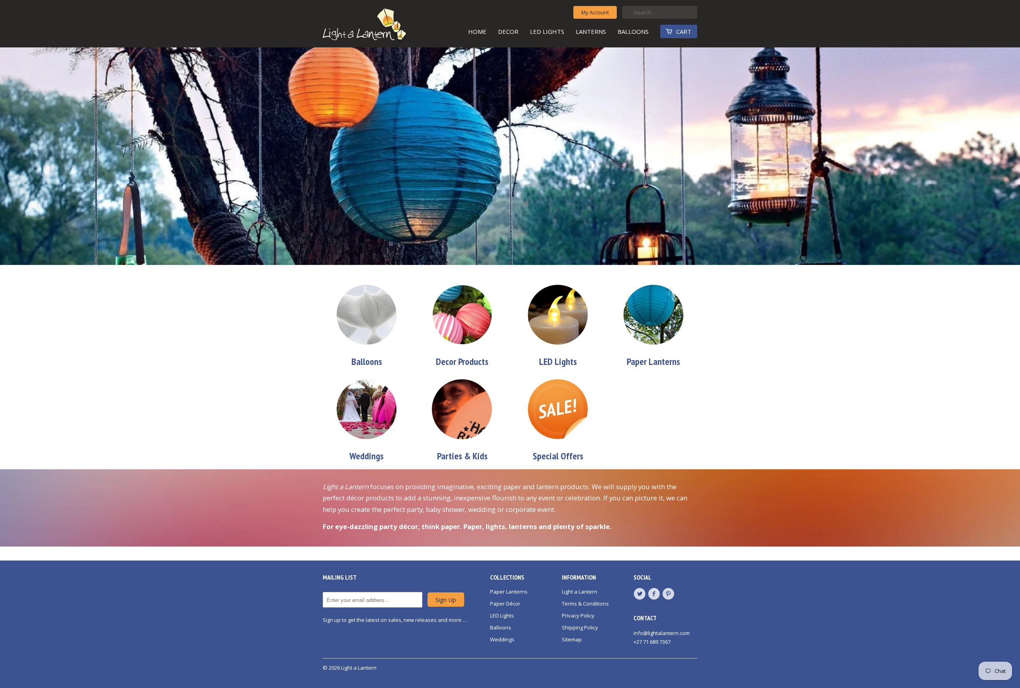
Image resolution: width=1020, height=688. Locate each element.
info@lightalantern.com (662, 633)
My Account (595, 12)
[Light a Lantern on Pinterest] (669, 594)
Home (477, 31)
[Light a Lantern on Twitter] (641, 594)
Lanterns (591, 31)
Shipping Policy (580, 627)
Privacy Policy (578, 615)
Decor (508, 31)
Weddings (502, 639)
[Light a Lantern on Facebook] (655, 594)
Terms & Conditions (585, 603)
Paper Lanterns (509, 591)
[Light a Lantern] (382, 26)
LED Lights (547, 31)
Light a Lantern (579, 591)
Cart (683, 31)
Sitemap (572, 639)
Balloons (633, 31)
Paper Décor (505, 603)
